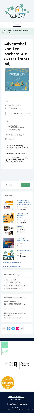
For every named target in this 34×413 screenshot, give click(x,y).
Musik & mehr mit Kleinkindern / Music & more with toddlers (23, 202)
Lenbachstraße (14, 125)
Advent (11, 139)
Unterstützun (21, 313)
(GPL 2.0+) (30, 409)
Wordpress (17, 408)
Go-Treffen (20, 226)
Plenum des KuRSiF (24, 250)
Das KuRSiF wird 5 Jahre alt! (16, 285)
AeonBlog (25, 409)
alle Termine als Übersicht (12, 262)
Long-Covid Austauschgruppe (23, 239)
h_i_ (13, 409)
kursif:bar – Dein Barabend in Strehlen (22, 215)
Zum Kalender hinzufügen (19, 113)
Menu (17, 24)
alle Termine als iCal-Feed (12, 266)
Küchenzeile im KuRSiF (14, 289)
